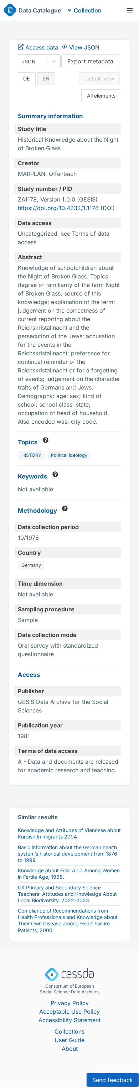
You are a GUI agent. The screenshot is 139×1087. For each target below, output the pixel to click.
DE (26, 78)
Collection (88, 10)
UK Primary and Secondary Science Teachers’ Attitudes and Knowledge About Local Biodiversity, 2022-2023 (67, 893)
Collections (69, 1031)
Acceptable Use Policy (69, 1011)
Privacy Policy (70, 1003)
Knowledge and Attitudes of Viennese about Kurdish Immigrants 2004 (69, 833)
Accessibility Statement (69, 1020)
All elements (101, 96)
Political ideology (69, 455)
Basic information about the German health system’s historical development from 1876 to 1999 (67, 853)
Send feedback (112, 1079)
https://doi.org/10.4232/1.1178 (58, 207)
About (70, 1048)
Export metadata (90, 61)
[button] (129, 10)
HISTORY (31, 455)
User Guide (69, 1040)
